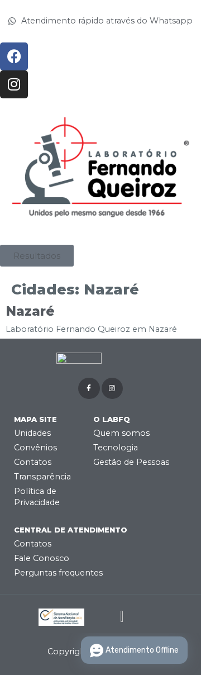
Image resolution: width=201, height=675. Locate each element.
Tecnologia (115, 448)
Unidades (32, 433)
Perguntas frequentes (58, 573)
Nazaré (30, 311)
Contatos (32, 462)
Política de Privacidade (37, 496)
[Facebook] (14, 56)
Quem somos (121, 433)
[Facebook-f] (88, 388)
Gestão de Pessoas (131, 462)
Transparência (42, 477)
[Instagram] (14, 84)
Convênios (35, 448)
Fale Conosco (41, 558)
